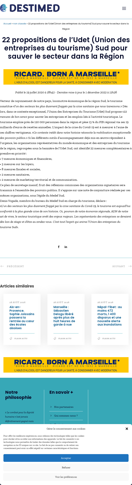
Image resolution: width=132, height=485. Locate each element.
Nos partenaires (63, 406)
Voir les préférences (66, 476)
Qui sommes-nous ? (66, 415)
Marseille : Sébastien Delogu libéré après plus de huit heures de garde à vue (64, 316)
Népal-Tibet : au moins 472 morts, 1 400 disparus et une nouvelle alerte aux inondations (109, 316)
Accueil (7, 23)
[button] (127, 428)
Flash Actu (21, 338)
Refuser (66, 467)
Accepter (66, 458)
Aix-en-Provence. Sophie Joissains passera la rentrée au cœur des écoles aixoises (21, 317)
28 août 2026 (17, 302)
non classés (19, 23)
